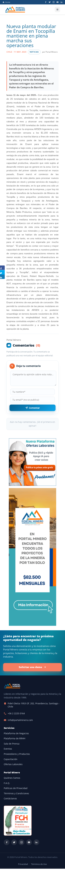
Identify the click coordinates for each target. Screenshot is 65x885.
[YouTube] (57, 2)
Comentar (34, 407)
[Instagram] (54, 2)
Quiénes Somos (12, 777)
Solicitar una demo (30, 667)
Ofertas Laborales (13, 764)
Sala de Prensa (11, 743)
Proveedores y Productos (17, 754)
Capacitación (10, 759)
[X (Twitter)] (50, 2)
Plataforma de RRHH (14, 738)
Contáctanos (10, 798)
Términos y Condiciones (16, 793)
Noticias (34, 52)
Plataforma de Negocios (16, 733)
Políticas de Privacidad (15, 788)
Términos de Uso (39, 864)
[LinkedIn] (61, 2)
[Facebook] (46, 2)
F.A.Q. (7, 783)
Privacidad (23, 864)
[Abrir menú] (57, 9)
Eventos (8, 748)
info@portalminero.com (20, 720)
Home (7, 2)
